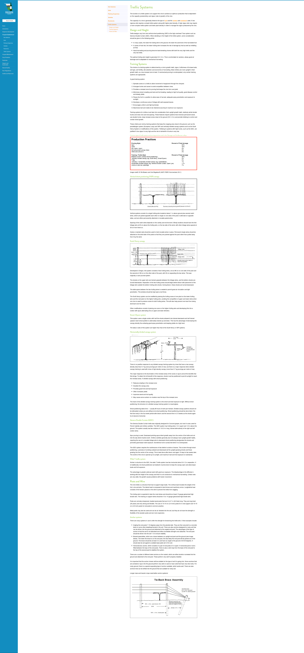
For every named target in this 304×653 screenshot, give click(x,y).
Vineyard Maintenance (7, 54)
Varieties (6, 46)
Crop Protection (6, 57)
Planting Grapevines (8, 43)
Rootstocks (6, 48)
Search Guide (9, 20)
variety (175, 21)
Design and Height (114, 27)
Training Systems (113, 29)
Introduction (5, 29)
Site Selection (7, 37)
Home (3, 26)
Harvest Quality (6, 67)
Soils (5, 40)
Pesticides (4, 60)
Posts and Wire (113, 31)
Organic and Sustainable (5, 64)
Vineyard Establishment (8, 34)
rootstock (183, 21)
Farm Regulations (6, 70)
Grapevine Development (8, 31)
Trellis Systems (7, 51)
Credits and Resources (7, 73)
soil (166, 21)
